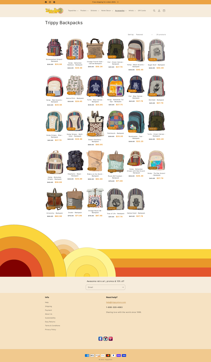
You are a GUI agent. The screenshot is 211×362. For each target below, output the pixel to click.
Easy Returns (50, 322)
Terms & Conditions (52, 325)
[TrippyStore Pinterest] (110, 340)
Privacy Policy (50, 329)
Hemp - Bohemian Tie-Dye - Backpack (115, 100)
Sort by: (131, 34)
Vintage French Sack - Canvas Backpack (95, 62)
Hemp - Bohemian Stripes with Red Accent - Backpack (136, 171)
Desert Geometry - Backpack (95, 140)
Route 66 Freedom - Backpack (115, 177)
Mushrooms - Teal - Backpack (136, 137)
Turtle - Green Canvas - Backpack (156, 135)
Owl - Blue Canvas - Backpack (136, 97)
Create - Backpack (75, 212)
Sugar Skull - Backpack (156, 65)
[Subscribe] (122, 287)
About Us (48, 314)
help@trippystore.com (116, 302)
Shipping (48, 306)
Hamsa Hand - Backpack (136, 213)
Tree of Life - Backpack (115, 213)
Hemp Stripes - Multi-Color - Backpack (75, 135)
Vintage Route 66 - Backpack (95, 211)
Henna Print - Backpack (75, 98)
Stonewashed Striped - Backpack (54, 60)
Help (47, 302)
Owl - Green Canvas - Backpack (115, 63)
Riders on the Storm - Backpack (95, 175)
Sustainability (50, 318)
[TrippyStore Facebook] (100, 340)
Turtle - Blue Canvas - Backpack (95, 101)
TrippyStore (108, 359)
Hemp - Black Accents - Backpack (136, 65)
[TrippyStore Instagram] (105, 340)
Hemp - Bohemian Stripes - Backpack (55, 178)
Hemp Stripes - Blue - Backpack (54, 136)
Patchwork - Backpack (115, 133)
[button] (73, 10)
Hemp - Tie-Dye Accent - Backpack (156, 174)
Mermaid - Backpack (156, 100)
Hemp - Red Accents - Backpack (54, 101)
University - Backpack (54, 213)
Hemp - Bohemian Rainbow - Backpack (74, 64)
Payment (48, 310)
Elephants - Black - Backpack (75, 175)
